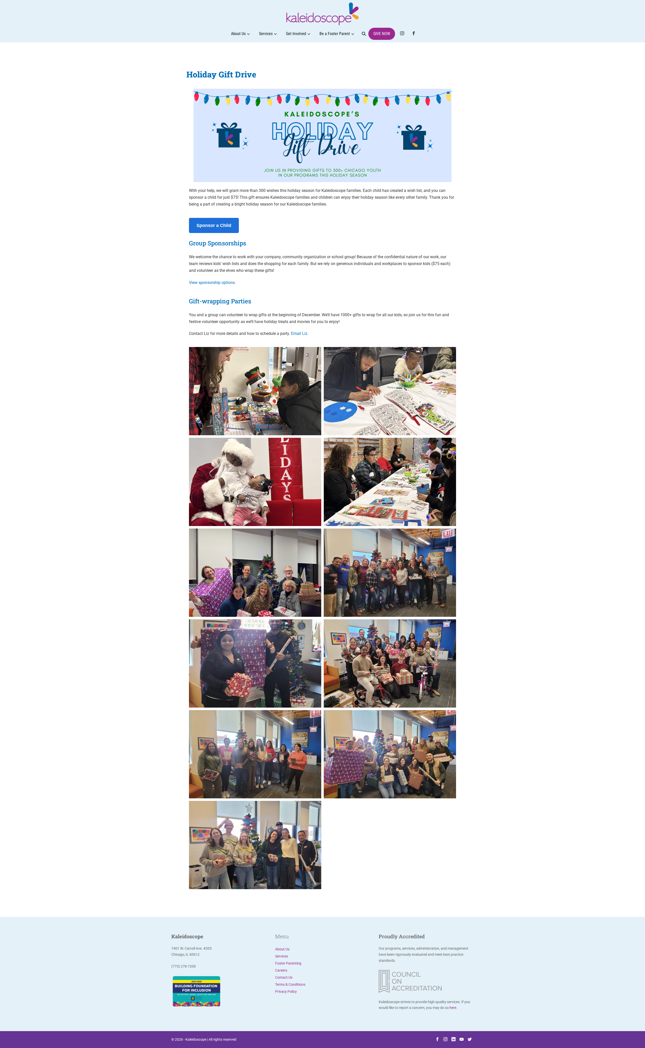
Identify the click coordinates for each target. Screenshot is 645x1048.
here (452, 1008)
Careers (281, 970)
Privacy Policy (286, 991)
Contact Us (284, 977)
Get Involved (296, 33)
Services (266, 33)
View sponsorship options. (212, 282)
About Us (238, 33)
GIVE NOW (381, 33)
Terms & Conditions (290, 984)
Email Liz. (299, 333)
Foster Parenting (288, 963)
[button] (363, 33)
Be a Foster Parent (334, 33)
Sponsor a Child (214, 225)
